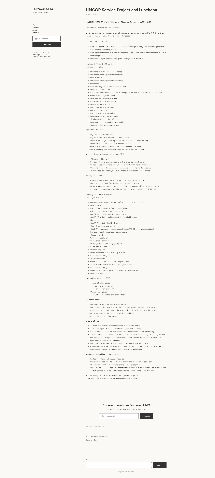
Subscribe (47, 44)
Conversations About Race (97, 436)
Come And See (91, 440)
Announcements (99, 426)
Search (88, 460)
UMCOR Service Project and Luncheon (121, 9)
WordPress (131, 472)
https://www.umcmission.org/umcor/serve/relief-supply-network (111, 378)
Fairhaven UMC (42, 9)
